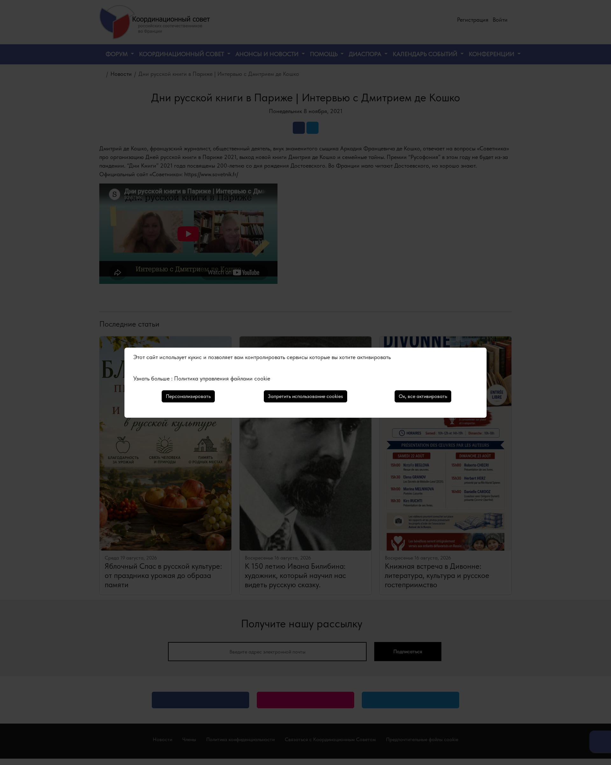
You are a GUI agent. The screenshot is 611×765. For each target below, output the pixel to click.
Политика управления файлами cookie (222, 378)
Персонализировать (188, 396)
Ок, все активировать (423, 396)
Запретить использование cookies (305, 396)
